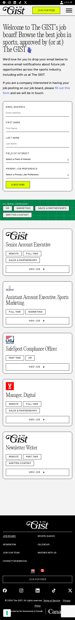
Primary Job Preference (21, 169)
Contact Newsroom (15, 561)
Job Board (9, 536)
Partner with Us (47, 552)
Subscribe (18, 184)
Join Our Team (11, 552)
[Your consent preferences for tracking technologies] (7, 613)
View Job (37, 269)
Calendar (43, 544)
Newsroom (9, 544)
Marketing (24, 208)
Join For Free (46, 10)
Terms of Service (51, 600)
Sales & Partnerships (52, 208)
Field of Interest (17, 153)
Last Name (12, 138)
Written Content (17, 215)
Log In (68, 2)
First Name (13, 122)
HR (7, 208)
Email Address (15, 107)
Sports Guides (46, 536)
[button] (69, 10)
